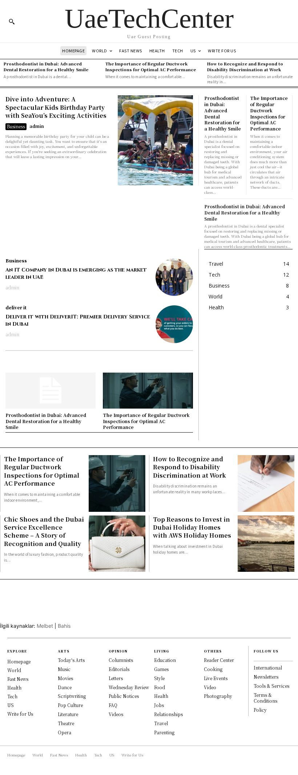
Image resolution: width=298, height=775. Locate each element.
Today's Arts (71, 660)
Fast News (17, 679)
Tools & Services (271, 686)
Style (159, 678)
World (14, 670)
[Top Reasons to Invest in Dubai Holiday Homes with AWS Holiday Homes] (266, 543)
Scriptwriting (72, 696)
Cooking (213, 669)
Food (159, 687)
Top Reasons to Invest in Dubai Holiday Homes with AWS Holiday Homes (192, 527)
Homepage (19, 661)
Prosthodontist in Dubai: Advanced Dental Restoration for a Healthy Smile (46, 66)
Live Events (215, 678)
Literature (68, 714)
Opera (64, 732)
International (268, 667)
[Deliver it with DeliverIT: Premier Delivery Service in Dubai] (174, 324)
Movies (65, 678)
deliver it (16, 307)
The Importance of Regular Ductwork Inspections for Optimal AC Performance (150, 66)
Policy (260, 710)
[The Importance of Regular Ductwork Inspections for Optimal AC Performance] (148, 391)
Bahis (64, 626)
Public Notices (124, 696)
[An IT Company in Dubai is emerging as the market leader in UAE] (174, 277)
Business (16, 126)
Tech (12, 696)
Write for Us (20, 714)
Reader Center (219, 660)
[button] (11, 21)
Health (14, 687)
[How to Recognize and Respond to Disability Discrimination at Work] (266, 483)
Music (64, 669)
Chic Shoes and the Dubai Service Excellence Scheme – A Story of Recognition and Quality (44, 531)
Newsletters (266, 677)
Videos (116, 714)
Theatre (66, 723)
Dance (65, 687)
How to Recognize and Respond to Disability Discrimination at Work (245, 66)
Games (161, 669)
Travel (161, 723)
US (10, 705)
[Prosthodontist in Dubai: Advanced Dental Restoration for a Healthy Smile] (50, 391)
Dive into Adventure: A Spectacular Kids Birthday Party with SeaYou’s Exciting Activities (55, 107)
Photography (218, 696)
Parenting (164, 732)
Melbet (45, 626)
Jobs (159, 705)
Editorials (119, 669)
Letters (116, 678)
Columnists (121, 660)
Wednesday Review (129, 687)
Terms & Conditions (265, 698)
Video (210, 687)
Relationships (168, 714)
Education (165, 660)
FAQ (113, 705)
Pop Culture (70, 705)
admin (36, 126)
